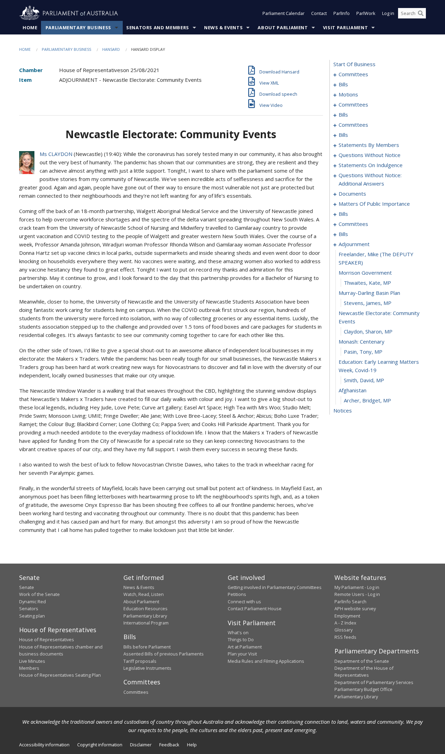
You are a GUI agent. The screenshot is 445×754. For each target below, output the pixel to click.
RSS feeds (345, 637)
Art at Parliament (245, 647)
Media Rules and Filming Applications (266, 661)
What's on (238, 632)
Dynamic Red (32, 601)
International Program (146, 623)
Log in (388, 13)
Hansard (111, 49)
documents (352, 193)
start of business (354, 64)
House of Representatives (46, 639)
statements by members (369, 144)
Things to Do (241, 639)
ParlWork (365, 13)
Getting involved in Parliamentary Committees (275, 587)
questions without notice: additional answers (370, 179)
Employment (347, 616)
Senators (28, 608)
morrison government (365, 272)
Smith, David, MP (364, 380)
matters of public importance (374, 203)
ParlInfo (341, 13)
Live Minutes (32, 661)
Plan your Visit (242, 654)
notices (342, 410)
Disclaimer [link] (141, 744)
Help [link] (192, 744)
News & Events (223, 27)
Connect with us (244, 601)
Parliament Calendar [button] (283, 13)
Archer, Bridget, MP (367, 400)
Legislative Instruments (147, 668)
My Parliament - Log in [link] (356, 587)
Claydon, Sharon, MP (368, 331)
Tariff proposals (139, 661)
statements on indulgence (371, 165)
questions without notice (369, 154)
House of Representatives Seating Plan (60, 675)
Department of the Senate (361, 661)
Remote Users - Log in (357, 594)
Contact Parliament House (255, 608)
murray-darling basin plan (369, 292)
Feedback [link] (169, 744)
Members (29, 668)
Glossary (343, 630)
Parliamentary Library (145, 616)
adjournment (354, 244)
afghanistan (352, 390)
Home (30, 27)
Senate (26, 587)
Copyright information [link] (99, 744)
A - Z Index (345, 623)
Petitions (237, 594)
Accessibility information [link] (44, 744)
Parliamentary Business (78, 27)
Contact (319, 13)
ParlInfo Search (350, 601)
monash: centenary (362, 341)
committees (353, 74)
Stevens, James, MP (367, 302)
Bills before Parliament (147, 647)
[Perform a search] (420, 13)
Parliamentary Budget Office (363, 689)
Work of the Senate (39, 594)
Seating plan (32, 616)
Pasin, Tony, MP (363, 351)
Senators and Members (157, 27)
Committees (135, 692)
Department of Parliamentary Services (373, 682)
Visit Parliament (345, 27)
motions (348, 94)
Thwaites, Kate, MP (367, 282)
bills (343, 84)
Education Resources (145, 608)
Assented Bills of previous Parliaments (163, 654)
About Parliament (283, 27)
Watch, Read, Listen (143, 594)
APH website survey (355, 608)
